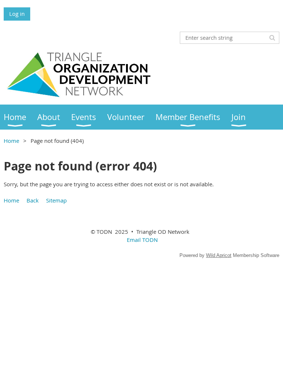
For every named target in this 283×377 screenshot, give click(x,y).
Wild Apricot (218, 255)
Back (33, 200)
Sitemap (56, 200)
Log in (17, 13)
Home (11, 140)
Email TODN (142, 239)
